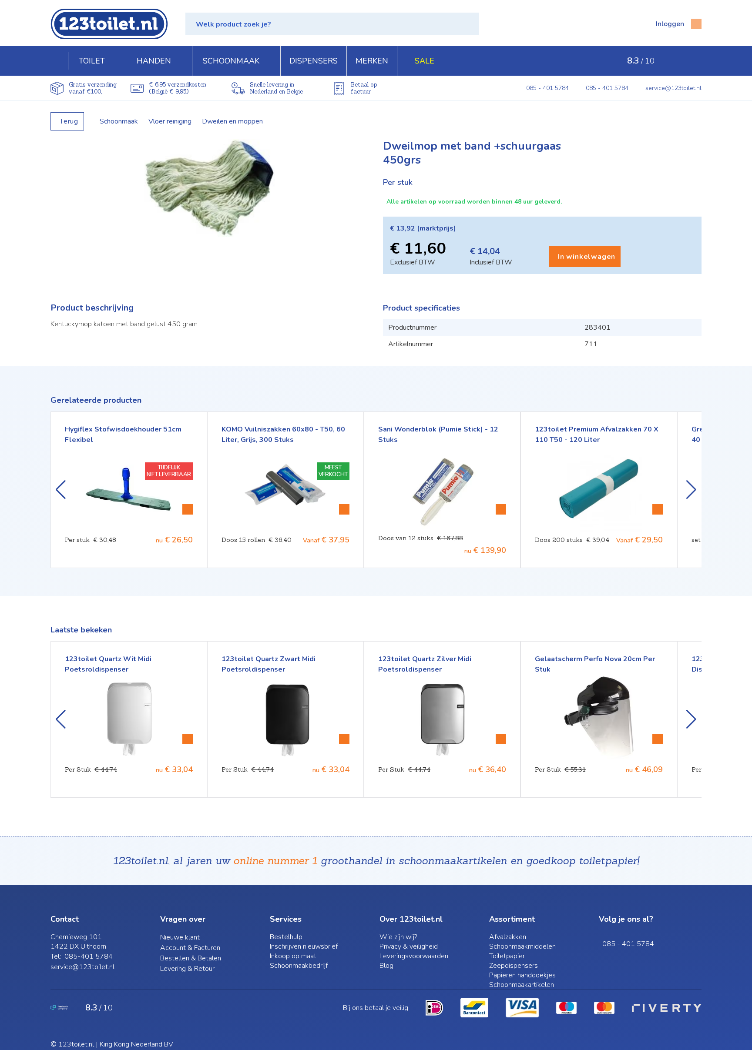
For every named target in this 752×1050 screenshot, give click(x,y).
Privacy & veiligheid (408, 946)
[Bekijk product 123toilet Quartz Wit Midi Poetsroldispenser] (187, 739)
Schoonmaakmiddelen (522, 946)
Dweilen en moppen (232, 121)
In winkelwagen (586, 256)
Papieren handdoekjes (522, 975)
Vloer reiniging (169, 121)
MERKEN (372, 61)
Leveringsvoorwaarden (413, 956)
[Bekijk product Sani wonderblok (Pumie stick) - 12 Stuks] (344, 509)
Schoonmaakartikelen (521, 985)
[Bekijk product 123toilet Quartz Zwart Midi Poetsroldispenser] (344, 739)
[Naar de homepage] (109, 24)
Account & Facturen (190, 948)
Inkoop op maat (293, 956)
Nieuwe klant (180, 937)
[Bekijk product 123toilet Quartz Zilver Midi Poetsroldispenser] (501, 739)
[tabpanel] (209, 188)
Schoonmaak (119, 121)
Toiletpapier (507, 956)
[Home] (59, 61)
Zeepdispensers (513, 965)
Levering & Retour (187, 968)
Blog (386, 965)
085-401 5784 (88, 956)
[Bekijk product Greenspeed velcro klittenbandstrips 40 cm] (657, 509)
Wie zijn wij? (398, 937)
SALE (424, 61)
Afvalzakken (507, 937)
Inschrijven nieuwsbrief (304, 946)
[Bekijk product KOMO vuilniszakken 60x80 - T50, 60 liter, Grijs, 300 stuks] (187, 509)
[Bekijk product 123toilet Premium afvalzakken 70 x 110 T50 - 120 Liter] (501, 509)
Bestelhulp (286, 937)
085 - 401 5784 (547, 88)
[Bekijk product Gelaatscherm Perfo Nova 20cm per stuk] (657, 739)
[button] (332, 24)
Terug (69, 121)
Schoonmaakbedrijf (299, 965)
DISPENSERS (313, 61)
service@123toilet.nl (673, 88)
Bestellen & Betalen (190, 958)
